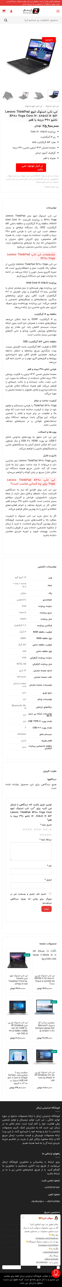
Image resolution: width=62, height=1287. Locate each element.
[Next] (5, 58)
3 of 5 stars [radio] (38, 829)
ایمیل (48, 879)
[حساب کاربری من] (11, 11)
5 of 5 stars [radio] (45, 835)
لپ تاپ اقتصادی (42, 179)
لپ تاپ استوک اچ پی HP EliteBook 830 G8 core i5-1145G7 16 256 (45, 1076)
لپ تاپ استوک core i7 (43, 176)
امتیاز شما (46, 825)
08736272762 (52, 1187)
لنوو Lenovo (50, 187)
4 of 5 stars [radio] (28, 829)
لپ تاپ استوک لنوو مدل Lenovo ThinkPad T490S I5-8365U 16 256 (18, 979)
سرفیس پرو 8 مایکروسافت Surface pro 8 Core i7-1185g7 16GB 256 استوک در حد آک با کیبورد (18, 1078)
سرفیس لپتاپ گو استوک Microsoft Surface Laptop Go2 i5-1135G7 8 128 (45, 1026)
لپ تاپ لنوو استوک (33, 106)
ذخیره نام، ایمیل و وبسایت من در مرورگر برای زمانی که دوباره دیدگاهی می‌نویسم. (31, 898)
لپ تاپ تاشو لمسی (27, 179)
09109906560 (37, 1201)
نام (49, 865)
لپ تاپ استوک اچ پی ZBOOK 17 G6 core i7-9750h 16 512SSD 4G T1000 (44, 979)
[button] (58, 11)
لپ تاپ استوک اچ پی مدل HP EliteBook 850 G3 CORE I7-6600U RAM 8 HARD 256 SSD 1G (18, 1028)
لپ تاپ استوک (52, 106)
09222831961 (53, 1201)
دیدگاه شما (45, 839)
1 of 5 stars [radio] (50, 829)
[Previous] (54, 58)
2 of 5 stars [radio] (45, 829)
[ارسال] (6, 20)
